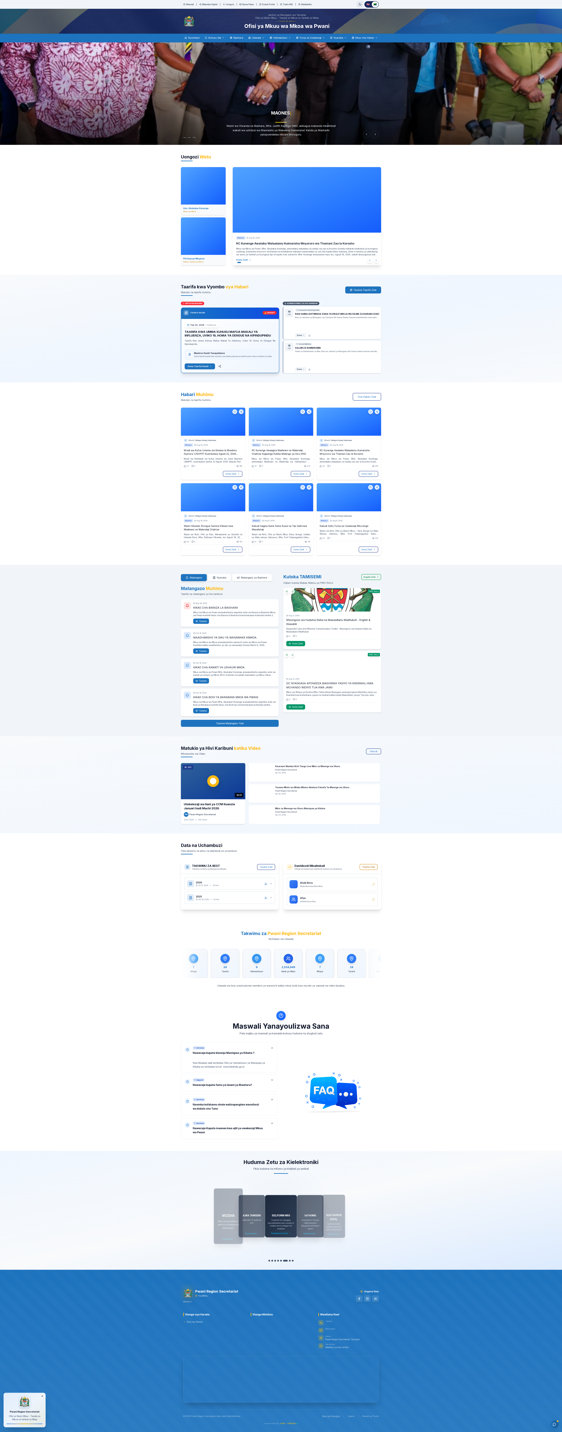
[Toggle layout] (42, 1396)
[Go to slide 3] (197, 137)
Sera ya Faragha (331, 1416)
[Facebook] (359, 1299)
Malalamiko (306, 4)
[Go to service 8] (291, 1261)
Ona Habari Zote (367, 396)
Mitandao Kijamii (209, 4)
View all (373, 751)
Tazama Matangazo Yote (230, 723)
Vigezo (351, 1416)
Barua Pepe (248, 4)
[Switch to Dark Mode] (360, 4)
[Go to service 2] (274, 1261)
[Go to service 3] (276, 1261)
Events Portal (268, 4)
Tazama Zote (266, 867)
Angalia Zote (369, 577)
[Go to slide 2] (191, 137)
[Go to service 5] (282, 1261)
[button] (229, 1057)
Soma (299, 335)
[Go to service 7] (288, 1261)
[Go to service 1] (271, 1261)
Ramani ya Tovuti (370, 1416)
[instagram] (367, 1299)
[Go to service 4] (279, 1261)
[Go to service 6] (285, 1261)
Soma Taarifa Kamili (198, 366)
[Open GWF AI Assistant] (554, 1424)
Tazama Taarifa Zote (364, 290)
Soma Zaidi (242, 260)
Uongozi (230, 4)
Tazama (203, 621)
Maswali (190, 4)
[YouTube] (375, 1299)
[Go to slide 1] (184, 137)
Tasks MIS (288, 4)
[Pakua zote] (265, 883)
